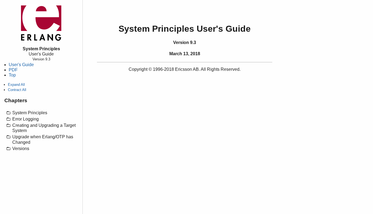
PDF (13, 70)
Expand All (16, 85)
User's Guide (21, 64)
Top (12, 75)
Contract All (17, 90)
